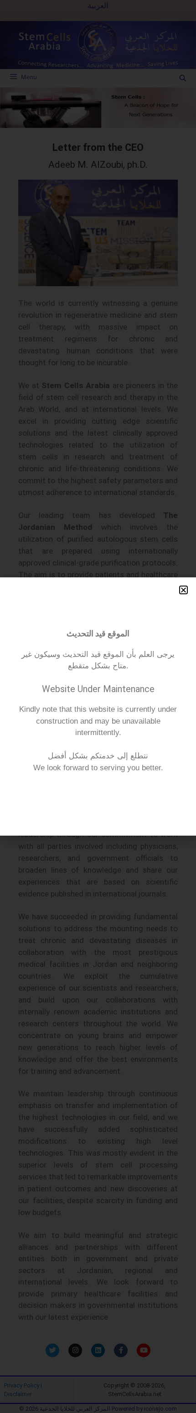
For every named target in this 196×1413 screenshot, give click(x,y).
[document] (98, 706)
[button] (183, 590)
